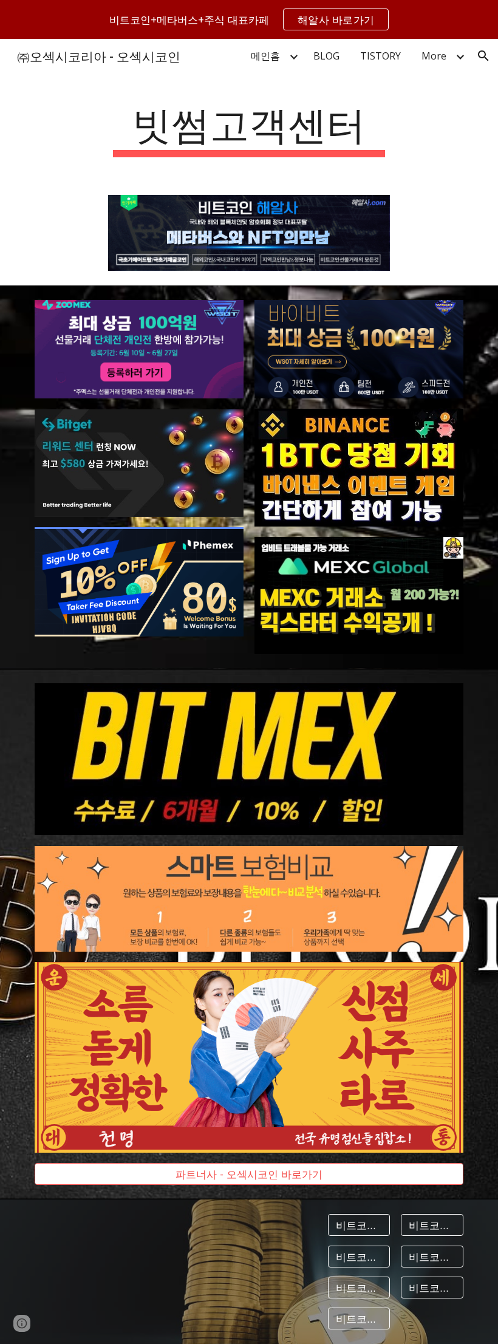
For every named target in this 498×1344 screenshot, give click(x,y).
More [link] (433, 56)
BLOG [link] (326, 56)
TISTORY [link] (380, 56)
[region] (249, 19)
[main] (249, 128)
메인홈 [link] (265, 56)
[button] (483, 55)
